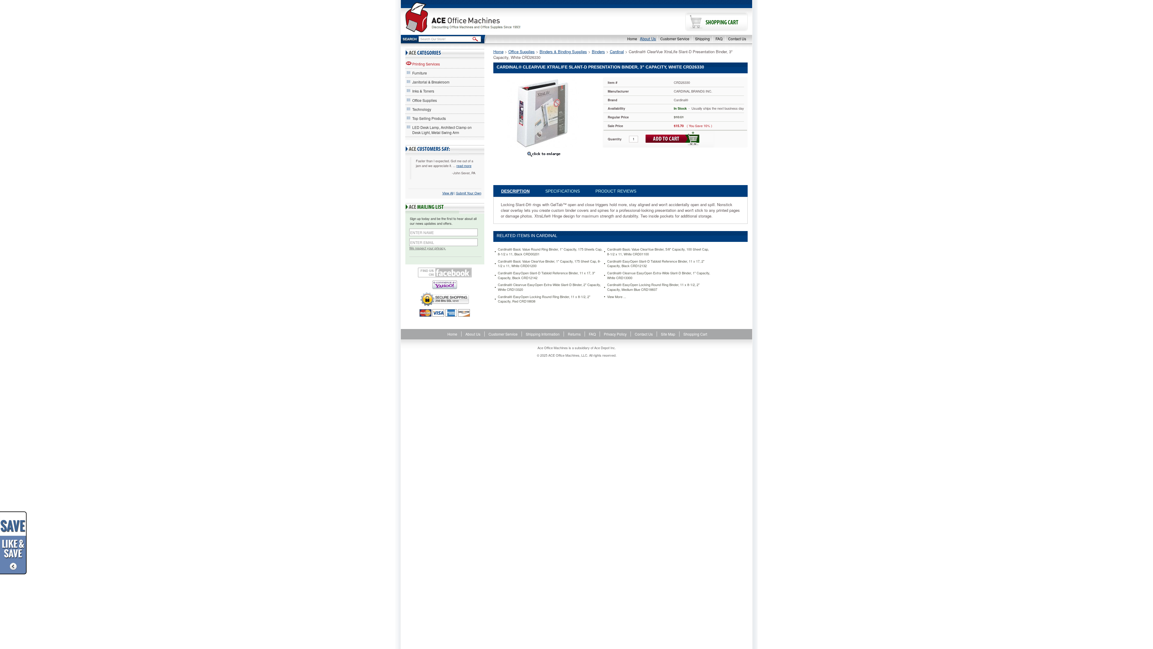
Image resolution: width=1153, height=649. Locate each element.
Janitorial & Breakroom (430, 81)
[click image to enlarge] (543, 153)
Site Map (668, 334)
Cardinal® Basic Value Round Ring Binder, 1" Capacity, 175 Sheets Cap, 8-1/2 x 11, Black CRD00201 (550, 251)
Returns (574, 334)
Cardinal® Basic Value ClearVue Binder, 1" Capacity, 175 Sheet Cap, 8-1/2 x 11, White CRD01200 (549, 263)
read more (463, 165)
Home (632, 38)
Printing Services (426, 63)
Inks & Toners (423, 90)
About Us (648, 38)
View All (447, 192)
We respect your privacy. (427, 248)
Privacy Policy (615, 334)
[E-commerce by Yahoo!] (444, 284)
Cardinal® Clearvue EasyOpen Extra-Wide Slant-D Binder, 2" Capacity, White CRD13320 (549, 287)
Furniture (419, 72)
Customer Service (674, 38)
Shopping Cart (695, 334)
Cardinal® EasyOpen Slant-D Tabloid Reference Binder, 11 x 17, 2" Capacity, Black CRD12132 (655, 263)
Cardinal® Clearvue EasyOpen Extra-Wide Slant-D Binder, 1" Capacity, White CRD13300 (658, 275)
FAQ (719, 38)
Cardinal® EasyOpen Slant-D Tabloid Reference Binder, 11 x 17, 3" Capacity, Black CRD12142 (546, 275)
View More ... (616, 296)
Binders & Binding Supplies (563, 51)
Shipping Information (543, 334)
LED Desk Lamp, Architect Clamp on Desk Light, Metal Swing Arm (442, 130)
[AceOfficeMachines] (488, 17)
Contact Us (737, 38)
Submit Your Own (468, 192)
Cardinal (617, 51)
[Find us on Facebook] (444, 272)
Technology (421, 109)
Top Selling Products (429, 118)
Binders (598, 51)
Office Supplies (424, 100)
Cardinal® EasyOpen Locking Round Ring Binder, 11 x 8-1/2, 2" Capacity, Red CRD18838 (544, 299)
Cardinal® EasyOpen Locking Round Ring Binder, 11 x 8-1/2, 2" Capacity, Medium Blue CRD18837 (653, 287)
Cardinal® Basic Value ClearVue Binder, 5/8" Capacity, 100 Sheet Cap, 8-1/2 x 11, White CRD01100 (658, 251)
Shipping (702, 38)
